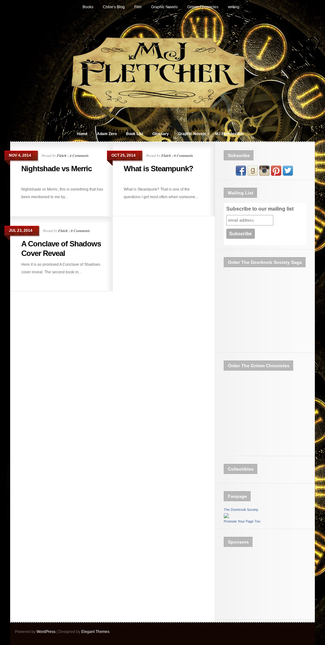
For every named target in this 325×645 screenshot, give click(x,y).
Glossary (160, 134)
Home (82, 134)
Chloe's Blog (114, 7)
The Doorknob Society (241, 509)
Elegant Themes (95, 631)
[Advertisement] (255, 584)
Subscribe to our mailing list (260, 209)
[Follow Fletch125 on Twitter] (288, 174)
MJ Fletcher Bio (229, 134)
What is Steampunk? (158, 168)
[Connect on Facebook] (241, 174)
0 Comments (183, 155)
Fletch (62, 155)
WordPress (46, 631)
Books (88, 7)
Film (138, 7)
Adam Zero (107, 134)
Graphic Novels (164, 7)
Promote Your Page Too (242, 521)
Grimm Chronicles (202, 7)
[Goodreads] (253, 174)
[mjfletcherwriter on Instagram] (264, 174)
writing (233, 7)
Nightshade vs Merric (56, 168)
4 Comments (79, 155)
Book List (134, 134)
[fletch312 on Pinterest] (276, 174)
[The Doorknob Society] (226, 517)
